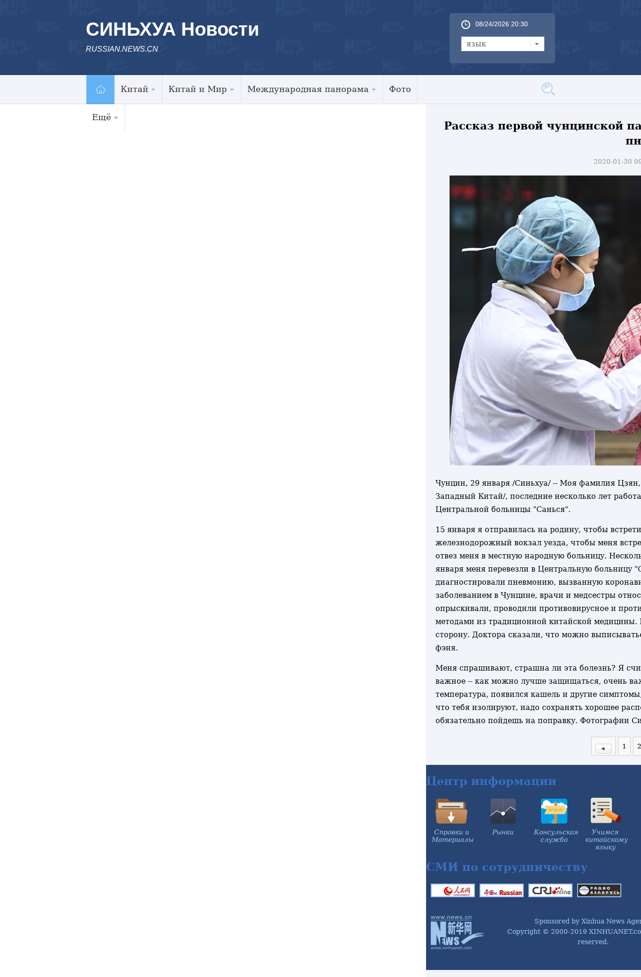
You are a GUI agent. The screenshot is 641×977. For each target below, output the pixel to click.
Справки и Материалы (452, 835)
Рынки (503, 832)
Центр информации (491, 781)
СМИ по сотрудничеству (507, 867)
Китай (134, 89)
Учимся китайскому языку (606, 839)
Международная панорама (308, 89)
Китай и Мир (197, 89)
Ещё (101, 117)
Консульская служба (556, 835)
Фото (400, 89)
